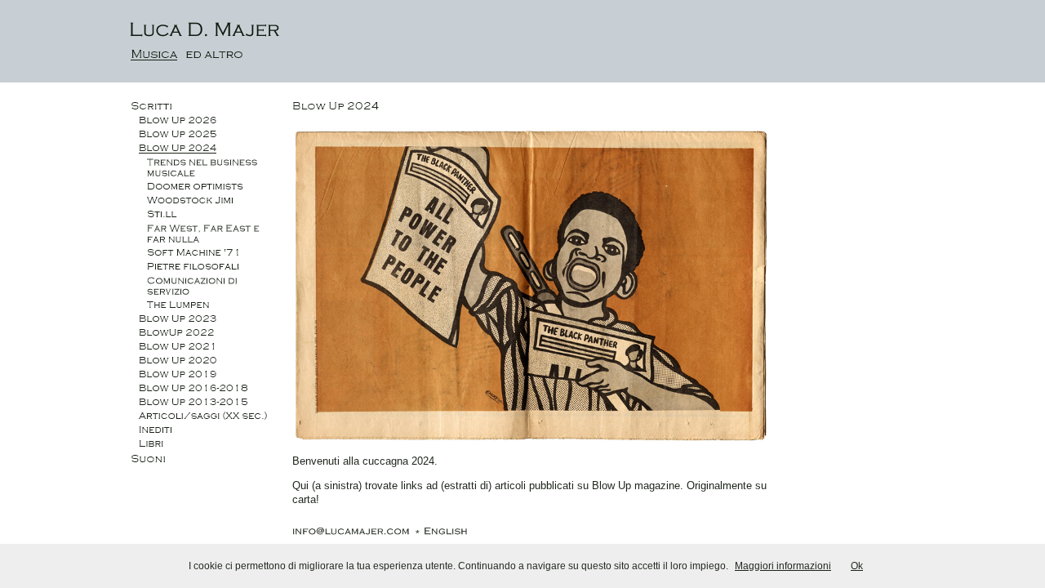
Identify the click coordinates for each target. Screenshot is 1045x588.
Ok (857, 566)
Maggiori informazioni (783, 566)
